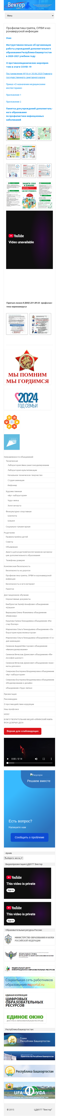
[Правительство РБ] (29, 1061)
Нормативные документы (18, 599)
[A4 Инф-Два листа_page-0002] (28, 172)
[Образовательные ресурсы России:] (29, 946)
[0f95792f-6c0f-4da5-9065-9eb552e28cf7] (16, 325)
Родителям (9, 533)
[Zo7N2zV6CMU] (13, 134)
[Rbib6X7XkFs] (13, 153)
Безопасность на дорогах (18, 570)
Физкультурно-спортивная (18, 511)
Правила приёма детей (17, 537)
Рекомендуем (10, 699)
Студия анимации (16, 480)
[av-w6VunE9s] (28, 134)
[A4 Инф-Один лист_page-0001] (44, 172)
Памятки (10, 589)
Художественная (14, 491)
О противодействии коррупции (19, 704)
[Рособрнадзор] (29, 961)
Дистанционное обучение (16, 595)
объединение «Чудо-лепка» (19, 688)
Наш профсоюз (11, 709)
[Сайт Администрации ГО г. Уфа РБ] (29, 1099)
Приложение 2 (13, 101)
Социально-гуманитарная (18, 526)
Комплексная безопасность (17, 566)
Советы (9, 542)
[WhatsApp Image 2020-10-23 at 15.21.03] (40, 325)
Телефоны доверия (15, 560)
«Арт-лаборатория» (17, 495)
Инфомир (12, 485)
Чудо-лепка (13, 500)
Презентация (10, 694)
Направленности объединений (18, 457)
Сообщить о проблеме (29, 837)
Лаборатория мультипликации (22, 470)
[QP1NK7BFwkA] (44, 134)
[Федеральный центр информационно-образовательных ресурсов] (29, 972)
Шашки (11, 521)
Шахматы (12, 516)
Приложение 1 (13, 95)
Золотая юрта (14, 505)
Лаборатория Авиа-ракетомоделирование (28, 465)
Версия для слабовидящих (23, 731)
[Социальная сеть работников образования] (29, 989)
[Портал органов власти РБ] (29, 1078)
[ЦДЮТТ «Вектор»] (29, 9)
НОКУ (6, 714)
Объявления (12, 547)
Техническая (12, 461)
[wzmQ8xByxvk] (28, 153)
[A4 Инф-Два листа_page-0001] (13, 172)
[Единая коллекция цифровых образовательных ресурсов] (29, 1009)
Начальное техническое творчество (25, 475)
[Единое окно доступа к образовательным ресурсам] (25, 1024)
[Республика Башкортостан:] (29, 1047)
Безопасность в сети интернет (20, 584)
